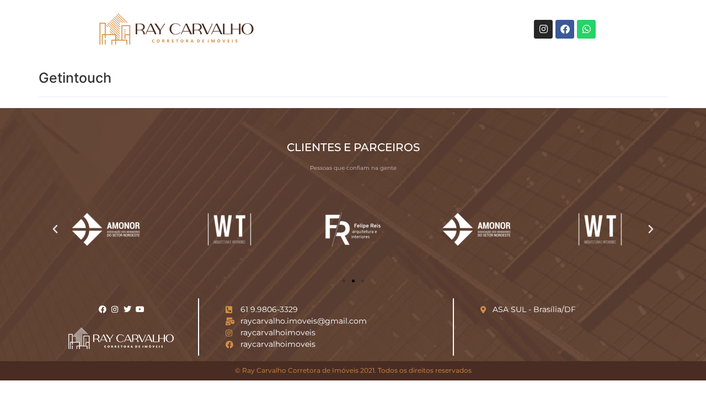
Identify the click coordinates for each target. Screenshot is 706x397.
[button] (55, 229)
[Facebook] (564, 29)
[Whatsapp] (586, 29)
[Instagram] (543, 29)
